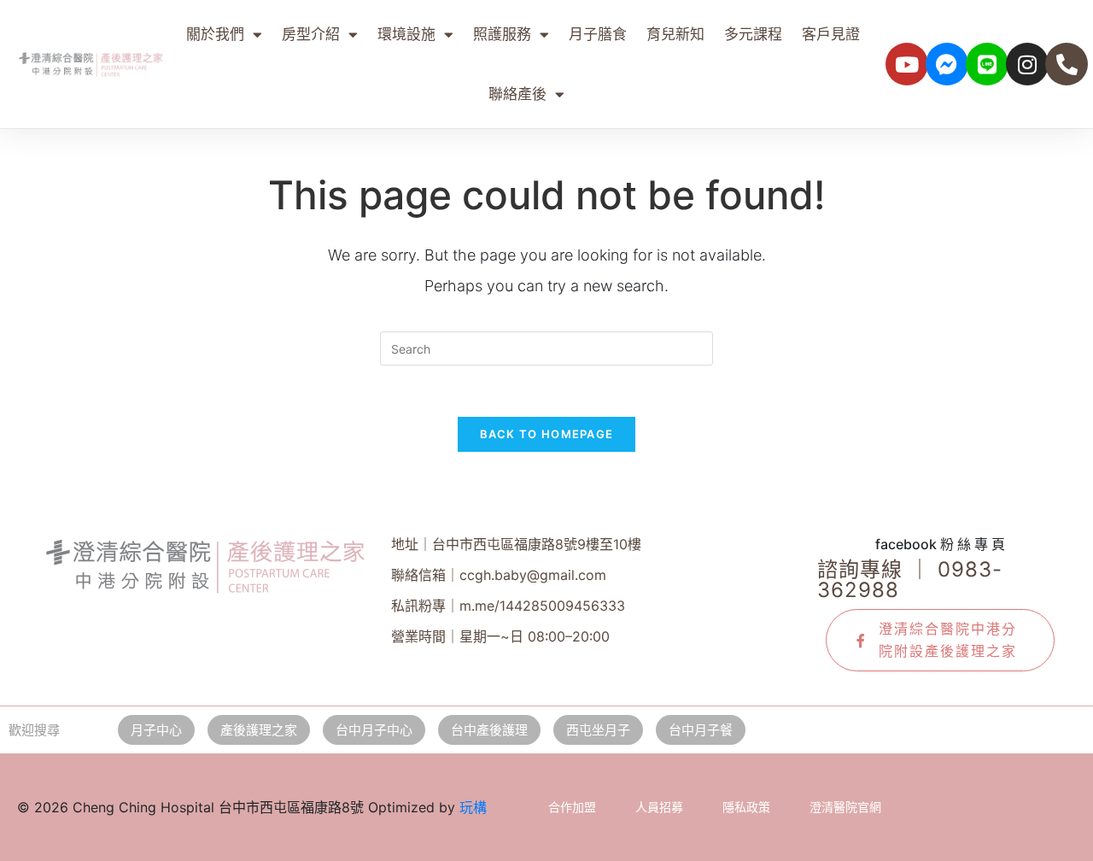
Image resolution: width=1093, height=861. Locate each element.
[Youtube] (907, 64)
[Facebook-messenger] (947, 64)
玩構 (473, 807)
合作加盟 (572, 807)
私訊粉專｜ (508, 605)
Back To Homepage (547, 434)
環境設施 (406, 34)
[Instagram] (1027, 64)
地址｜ (516, 544)
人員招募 (659, 807)
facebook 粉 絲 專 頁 (940, 544)
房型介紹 (311, 34)
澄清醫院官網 (845, 807)
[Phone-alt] (1066, 64)
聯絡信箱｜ (498, 574)
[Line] (987, 64)
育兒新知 (675, 34)
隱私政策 (746, 807)
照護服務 (502, 34)
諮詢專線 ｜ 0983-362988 (909, 579)
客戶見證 (831, 34)
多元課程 (753, 34)
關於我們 (215, 34)
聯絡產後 (517, 93)
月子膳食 (598, 34)
